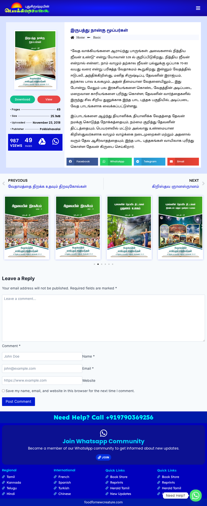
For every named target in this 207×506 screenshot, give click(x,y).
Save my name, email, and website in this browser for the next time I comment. (70, 391)
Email (88, 368)
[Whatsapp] (195, 495)
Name (88, 356)
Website (88, 380)
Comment (11, 346)
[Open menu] (198, 7)
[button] (82, 161)
